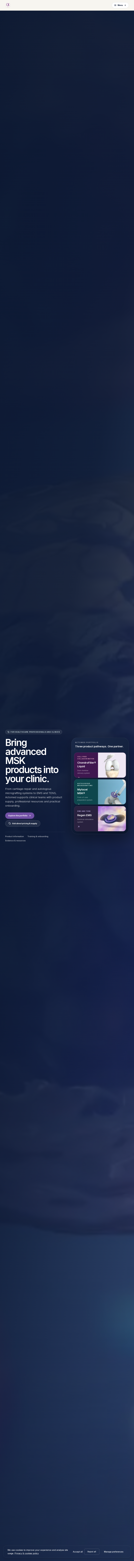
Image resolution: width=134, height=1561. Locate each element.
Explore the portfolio (17, 815)
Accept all (78, 1551)
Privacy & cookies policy (27, 1553)
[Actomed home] (7, 5)
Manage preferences (113, 1552)
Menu (120, 5)
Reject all (92, 1552)
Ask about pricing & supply (24, 823)
